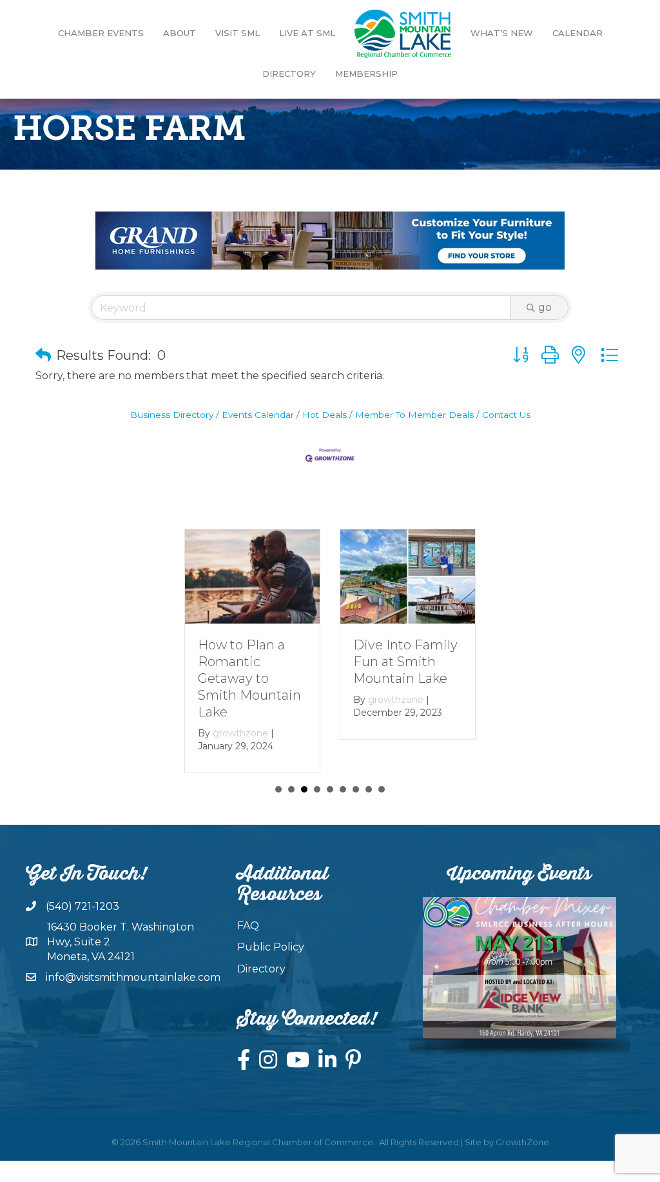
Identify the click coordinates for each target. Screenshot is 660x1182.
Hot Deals (324, 414)
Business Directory (171, 414)
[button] (43, 355)
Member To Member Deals (414, 414)
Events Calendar (258, 414)
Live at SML (307, 33)
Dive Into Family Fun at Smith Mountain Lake (405, 661)
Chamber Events (101, 33)
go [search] (545, 307)
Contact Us (506, 414)
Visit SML (237, 33)
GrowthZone (522, 1142)
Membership (366, 73)
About (179, 33)
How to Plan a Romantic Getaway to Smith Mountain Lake (249, 678)
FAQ (248, 926)
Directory (289, 73)
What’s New (502, 33)
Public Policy (270, 947)
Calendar (577, 33)
